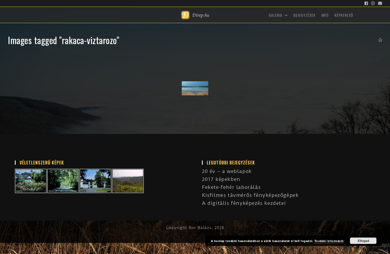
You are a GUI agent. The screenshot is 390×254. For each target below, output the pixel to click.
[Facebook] (366, 3)
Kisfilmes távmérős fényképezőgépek (250, 195)
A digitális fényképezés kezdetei (244, 203)
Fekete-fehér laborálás (231, 187)
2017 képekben (221, 179)
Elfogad (363, 240)
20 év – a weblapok (227, 171)
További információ (329, 241)
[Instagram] (373, 3)
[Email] (379, 3)
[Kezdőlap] (380, 40)
